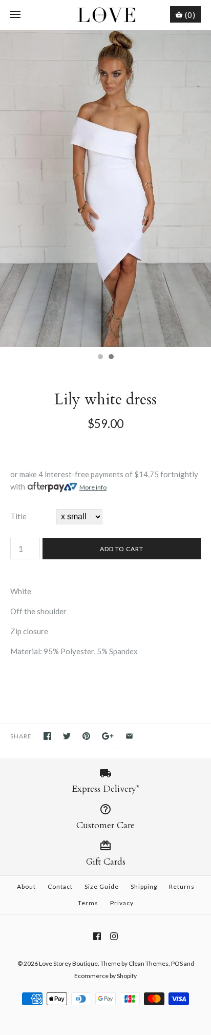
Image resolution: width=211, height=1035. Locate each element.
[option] (105, 188)
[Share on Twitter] (67, 736)
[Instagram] (114, 936)
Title (18, 516)
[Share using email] (129, 736)
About (26, 886)
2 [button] (111, 358)
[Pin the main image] (86, 736)
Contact (60, 886)
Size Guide (102, 886)
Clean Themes (148, 963)
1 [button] (100, 358)
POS (177, 963)
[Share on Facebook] (47, 736)
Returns (182, 886)
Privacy (122, 903)
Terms (88, 903)
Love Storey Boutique (68, 963)
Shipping (144, 886)
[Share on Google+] (108, 736)
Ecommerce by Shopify (105, 976)
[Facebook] (97, 936)
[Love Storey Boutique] (105, 15)
